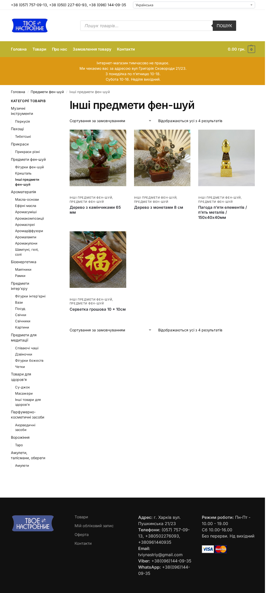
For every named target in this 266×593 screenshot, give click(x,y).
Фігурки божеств (29, 360)
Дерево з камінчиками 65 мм (95, 210)
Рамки (20, 276)
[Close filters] (54, 101)
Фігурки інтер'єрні (30, 296)
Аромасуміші (26, 212)
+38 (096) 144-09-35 (107, 5)
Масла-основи (27, 199)
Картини (22, 327)
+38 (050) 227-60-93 (68, 5)
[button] (241, 49)
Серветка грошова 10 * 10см (98, 309)
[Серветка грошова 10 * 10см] (98, 259)
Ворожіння (20, 437)
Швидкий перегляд (85, 192)
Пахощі (17, 129)
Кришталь (23, 173)
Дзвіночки (23, 354)
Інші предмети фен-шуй (91, 197)
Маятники (23, 269)
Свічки (20, 315)
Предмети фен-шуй (47, 92)
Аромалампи (25, 237)
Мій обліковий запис (94, 525)
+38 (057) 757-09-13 (29, 5)
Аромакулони (26, 243)
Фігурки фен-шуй (29, 167)
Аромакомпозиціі (29, 218)
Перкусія (22, 121)
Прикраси (20, 144)
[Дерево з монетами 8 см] (162, 158)
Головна (18, 92)
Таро (19, 445)
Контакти (83, 543)
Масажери (24, 393)
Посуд (20, 308)
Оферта (82, 534)
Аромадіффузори (29, 231)
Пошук (224, 25)
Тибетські (23, 136)
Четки (20, 367)
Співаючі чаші (26, 348)
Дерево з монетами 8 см (158, 207)
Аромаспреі (25, 224)
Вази (19, 302)
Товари (81, 516)
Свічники (22, 321)
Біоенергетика (23, 262)
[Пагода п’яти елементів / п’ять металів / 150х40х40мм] (226, 158)
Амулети (22, 465)
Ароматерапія (23, 192)
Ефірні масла (25, 206)
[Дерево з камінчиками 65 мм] (98, 158)
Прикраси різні (27, 152)
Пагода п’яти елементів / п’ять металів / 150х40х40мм (222, 212)
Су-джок (22, 387)
